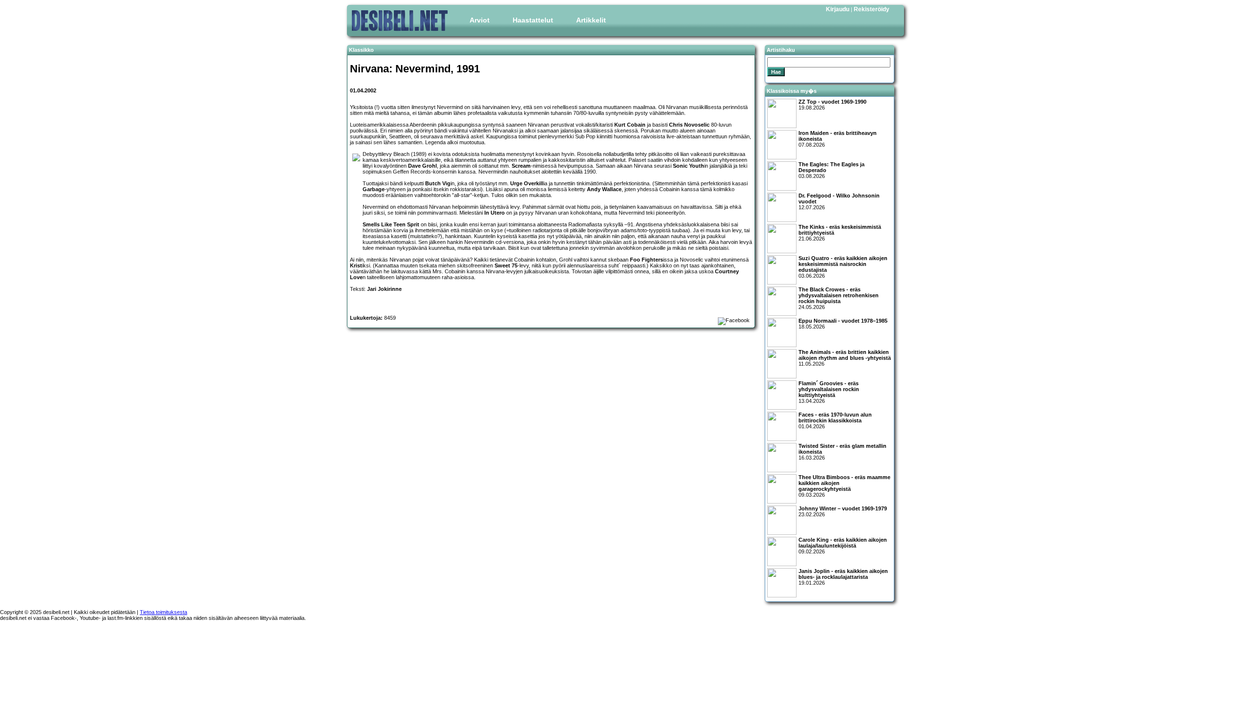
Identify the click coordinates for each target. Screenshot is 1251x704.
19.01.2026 (843, 577)
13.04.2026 (828, 392)
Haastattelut (533, 20)
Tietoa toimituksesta (163, 612)
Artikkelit (591, 20)
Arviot (480, 20)
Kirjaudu (837, 9)
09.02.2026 (842, 545)
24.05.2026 (838, 298)
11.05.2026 (844, 358)
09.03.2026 (844, 486)
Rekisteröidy (871, 9)
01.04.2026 (835, 420)
